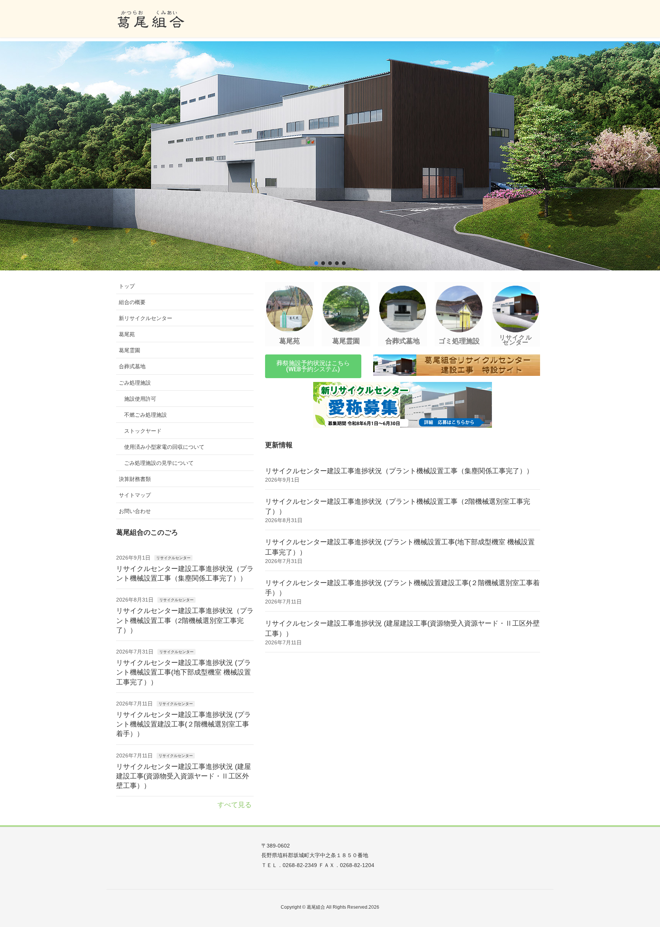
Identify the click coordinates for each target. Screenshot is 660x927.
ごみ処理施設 (135, 383)
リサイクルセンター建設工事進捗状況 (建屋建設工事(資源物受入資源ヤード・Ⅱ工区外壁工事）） (183, 775)
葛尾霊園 (129, 350)
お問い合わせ (135, 511)
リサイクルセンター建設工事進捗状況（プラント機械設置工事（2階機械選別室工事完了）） (185, 620)
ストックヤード (143, 431)
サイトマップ (135, 495)
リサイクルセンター (173, 558)
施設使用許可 (140, 399)
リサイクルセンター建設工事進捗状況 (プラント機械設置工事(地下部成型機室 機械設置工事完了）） (183, 672)
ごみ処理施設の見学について (159, 463)
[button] (12, 156)
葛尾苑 (127, 334)
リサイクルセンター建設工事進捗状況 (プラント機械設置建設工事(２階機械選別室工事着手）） (183, 724)
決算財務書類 (135, 479)
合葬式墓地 (132, 366)
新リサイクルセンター (145, 318)
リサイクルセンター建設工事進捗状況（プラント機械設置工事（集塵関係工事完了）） (399, 471)
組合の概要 (132, 302)
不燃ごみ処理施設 (145, 415)
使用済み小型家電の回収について (164, 447)
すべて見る (234, 805)
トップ (127, 286)
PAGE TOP (638, 892)
